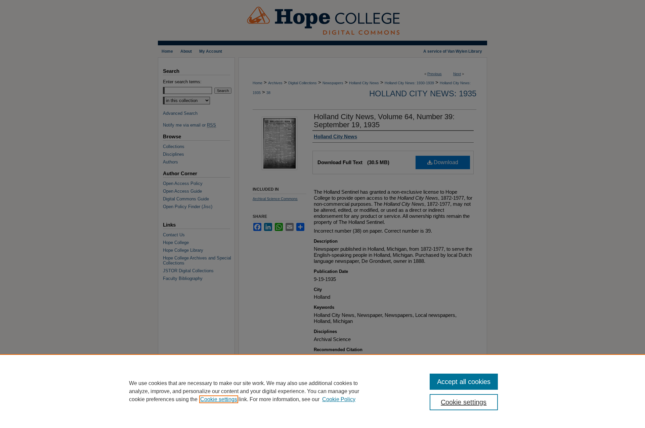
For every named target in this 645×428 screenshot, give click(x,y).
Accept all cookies (463, 381)
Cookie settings (218, 399)
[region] (322, 391)
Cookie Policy (338, 399)
